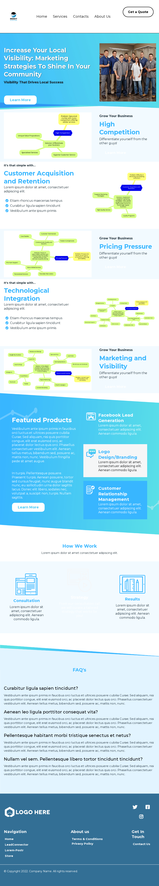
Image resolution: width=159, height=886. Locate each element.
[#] (136, 807)
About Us (102, 16)
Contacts (81, 16)
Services (60, 16)
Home (41, 16)
